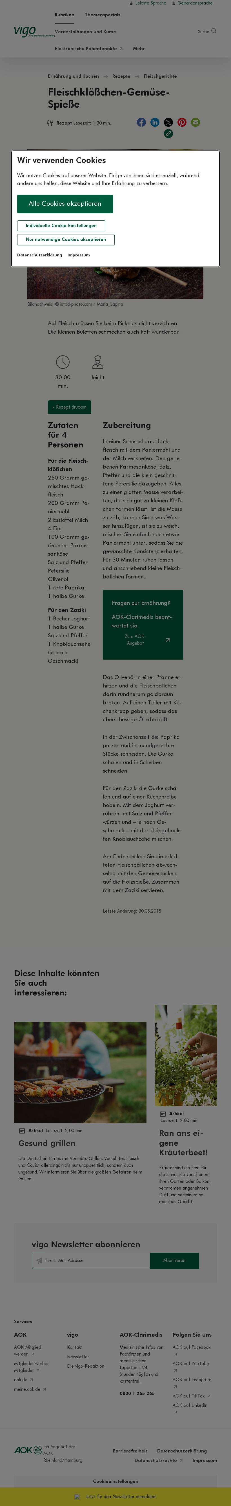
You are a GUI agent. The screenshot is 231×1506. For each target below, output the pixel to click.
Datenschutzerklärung (39, 255)
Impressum (79, 255)
